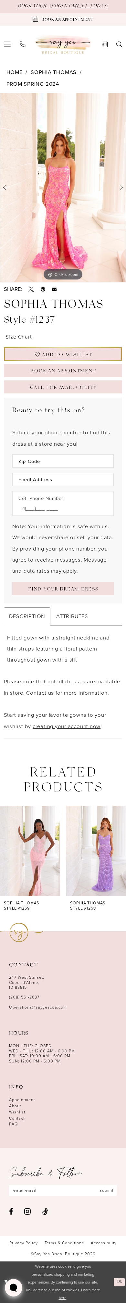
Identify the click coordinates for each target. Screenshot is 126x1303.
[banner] (63, 44)
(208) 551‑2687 (24, 997)
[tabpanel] (63, 187)
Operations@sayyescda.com (38, 1007)
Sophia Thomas (54, 72)
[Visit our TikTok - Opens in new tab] (45, 1211)
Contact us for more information (67, 693)
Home (14, 72)
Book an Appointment (63, 371)
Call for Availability (63, 388)
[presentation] (30, 851)
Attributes (72, 616)
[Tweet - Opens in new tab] (31, 289)
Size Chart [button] (18, 337)
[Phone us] (22, 44)
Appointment (22, 1100)
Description (27, 616)
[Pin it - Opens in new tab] (43, 289)
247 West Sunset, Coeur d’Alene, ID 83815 (26, 982)
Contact (17, 1118)
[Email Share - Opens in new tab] (54, 289)
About (15, 1106)
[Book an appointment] (104, 44)
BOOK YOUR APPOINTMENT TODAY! (63, 6)
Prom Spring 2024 (32, 84)
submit (106, 1190)
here (63, 1298)
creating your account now (66, 726)
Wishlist (17, 1112)
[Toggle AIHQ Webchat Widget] (13, 1288)
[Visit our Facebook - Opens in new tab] (11, 1211)
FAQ (13, 1124)
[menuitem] (22, 44)
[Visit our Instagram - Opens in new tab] (27, 1211)
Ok (119, 1282)
